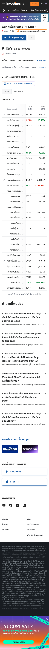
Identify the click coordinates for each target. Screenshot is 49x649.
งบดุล (34, 67)
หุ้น (4, 10)
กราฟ (12, 60)
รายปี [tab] (7, 92)
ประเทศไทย (13, 10)
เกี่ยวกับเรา (6, 519)
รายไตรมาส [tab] (18, 92)
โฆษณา (5, 524)
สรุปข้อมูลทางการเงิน (9, 67)
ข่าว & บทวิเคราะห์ (26, 60)
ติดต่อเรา (5, 530)
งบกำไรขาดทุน (24, 67)
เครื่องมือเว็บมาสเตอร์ (35, 535)
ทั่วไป (4, 60)
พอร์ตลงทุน (31, 530)
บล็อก (29, 519)
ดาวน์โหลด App (33, 524)
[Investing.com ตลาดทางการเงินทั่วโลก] (15, 3)
